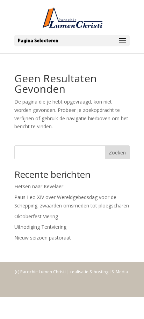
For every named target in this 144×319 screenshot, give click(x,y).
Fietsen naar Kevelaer (38, 186)
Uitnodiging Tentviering (40, 226)
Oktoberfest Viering (36, 216)
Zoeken (117, 152)
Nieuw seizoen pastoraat (42, 237)
